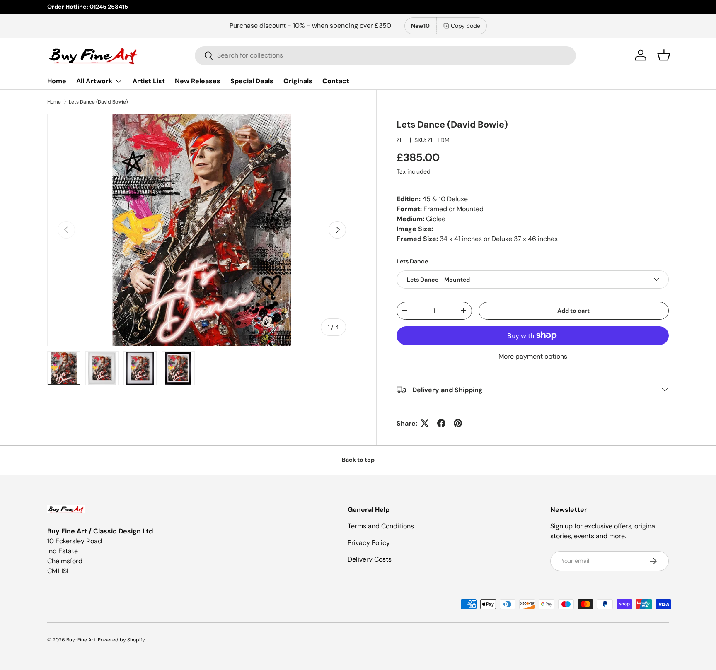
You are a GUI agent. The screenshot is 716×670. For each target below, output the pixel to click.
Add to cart (573, 310)
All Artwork (94, 81)
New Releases (197, 81)
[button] (664, 55)
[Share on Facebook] (441, 423)
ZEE (401, 139)
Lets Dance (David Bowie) (98, 101)
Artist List (149, 81)
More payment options (532, 356)
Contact (335, 81)
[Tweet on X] (424, 423)
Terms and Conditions (381, 526)
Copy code (465, 25)
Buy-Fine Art (81, 639)
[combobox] (385, 55)
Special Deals (251, 81)
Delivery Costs (370, 559)
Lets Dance (412, 261)
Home (56, 81)
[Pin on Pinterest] (458, 423)
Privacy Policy (369, 542)
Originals (297, 81)
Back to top (358, 459)
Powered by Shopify (121, 639)
